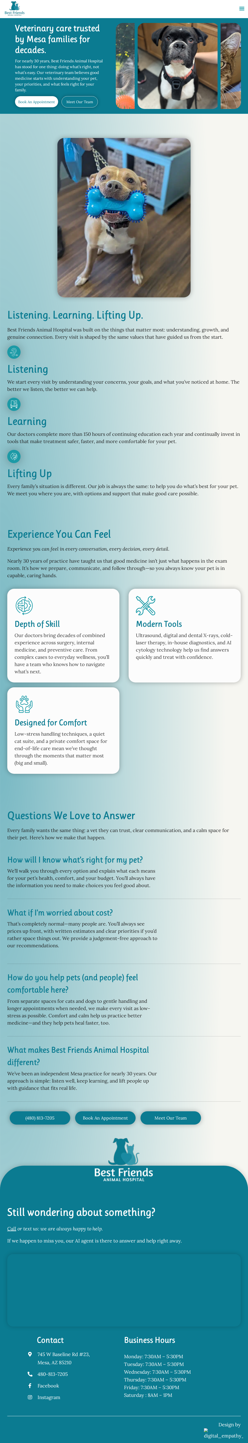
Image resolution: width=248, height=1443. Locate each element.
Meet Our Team (79, 102)
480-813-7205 (53, 1374)
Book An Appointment (36, 102)
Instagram (49, 1397)
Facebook (48, 1386)
